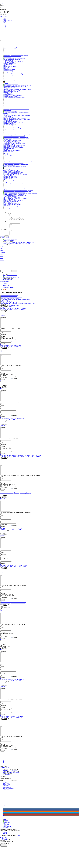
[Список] (2, 307)
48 (9, 306)
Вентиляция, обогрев (7, 139)
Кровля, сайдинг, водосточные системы (10, 170)
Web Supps (18, 835)
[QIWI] (4, 823)
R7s (10, 231)
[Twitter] (2, 289)
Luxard (1, 258)
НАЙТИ (2, 5)
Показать (6, 236)
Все (11, 306)
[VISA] (4, 819)
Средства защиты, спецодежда (9, 165)
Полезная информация (7, 20)
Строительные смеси (7, 57)
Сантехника (5, 113)
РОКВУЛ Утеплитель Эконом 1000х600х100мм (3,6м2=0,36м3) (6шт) (16, 243)
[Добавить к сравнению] (1, 344)
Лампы (11, 215)
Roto (1, 263)
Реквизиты (7, 27)
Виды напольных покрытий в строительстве (11, 277)
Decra (1, 246)
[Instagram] (3, 815)
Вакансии (7, 26)
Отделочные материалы (7, 64)
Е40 (10, 234)
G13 (11, 224)
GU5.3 (11, 229)
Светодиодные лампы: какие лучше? (10, 275)
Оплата (4, 21)
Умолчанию (10, 305)
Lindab (1, 256)
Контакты (5, 30)
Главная (4, 18)
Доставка (4, 22)
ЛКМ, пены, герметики (7, 77)
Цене (14, 305)
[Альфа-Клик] (6, 824)
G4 (10, 225)
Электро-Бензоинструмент (8, 182)
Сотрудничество (8, 28)
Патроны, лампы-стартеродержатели (17, 217)
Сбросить (2, 236)
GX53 (11, 230)
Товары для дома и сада (7, 175)
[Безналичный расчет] (7, 827)
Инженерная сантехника (7, 120)
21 (3, 760)
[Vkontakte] (3, 808)
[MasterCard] (5, 820)
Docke (1, 248)
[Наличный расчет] (7, 826)
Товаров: (2, 304)
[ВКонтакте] (1, 289)
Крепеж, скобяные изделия (8, 151)
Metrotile (2, 260)
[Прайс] (3, 307)
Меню (4, 34)
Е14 (10, 232)
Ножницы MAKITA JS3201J (8, 240)
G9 (10, 226)
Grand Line (2, 252)
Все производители (4, 265)
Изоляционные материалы (8, 60)
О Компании (5, 23)
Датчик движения (13, 214)
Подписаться (14, 780)
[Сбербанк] (5, 825)
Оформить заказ (4, 845)
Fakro (1, 250)
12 (8, 306)
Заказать (2, 343)
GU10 (11, 227)
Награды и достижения (9, 24)
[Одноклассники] (3, 289)
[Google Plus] (5, 289)
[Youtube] (3, 813)
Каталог (4, 19)
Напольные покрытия (7, 104)
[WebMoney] (5, 821)
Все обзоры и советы (4, 281)
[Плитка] (1, 307)
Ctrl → (4, 762)
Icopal (1, 254)
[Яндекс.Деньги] (6, 822)
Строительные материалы (8, 46)
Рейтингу (17, 305)
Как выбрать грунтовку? (7, 279)
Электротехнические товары (8, 131)
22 (3, 761)
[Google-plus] (3, 814)
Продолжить (3, 844)
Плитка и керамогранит (7, 93)
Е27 (10, 233)
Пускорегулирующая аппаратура (16, 218)
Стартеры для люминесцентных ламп (17, 219)
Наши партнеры (8, 25)
